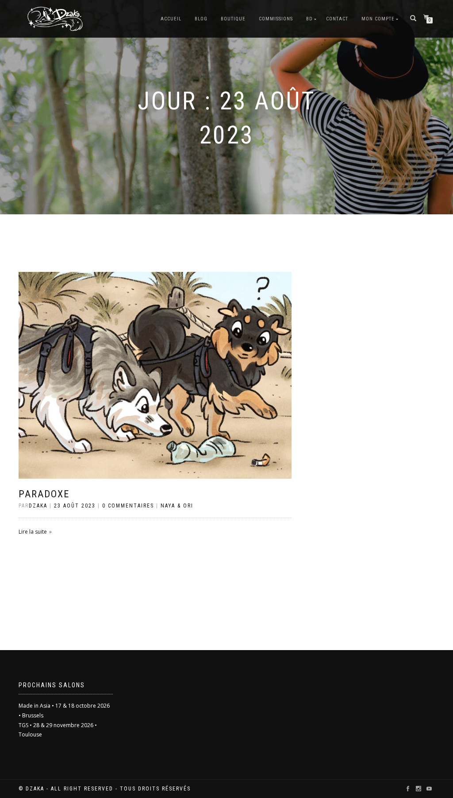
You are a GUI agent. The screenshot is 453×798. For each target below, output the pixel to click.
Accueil (171, 19)
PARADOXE (44, 494)
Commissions (276, 19)
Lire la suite (33, 531)
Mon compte (378, 19)
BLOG (201, 19)
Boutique (233, 19)
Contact (337, 19)
